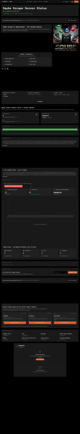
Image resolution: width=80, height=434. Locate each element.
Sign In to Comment (40, 359)
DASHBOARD (46, 1)
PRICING (40, 1)
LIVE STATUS (29, 1)
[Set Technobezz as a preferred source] (65, 2)
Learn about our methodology (41, 224)
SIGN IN (76, 1)
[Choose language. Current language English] (71, 2)
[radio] (14, 59)
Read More (5, 145)
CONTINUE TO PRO (72, 272)
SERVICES (35, 1)
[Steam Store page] (8, 69)
